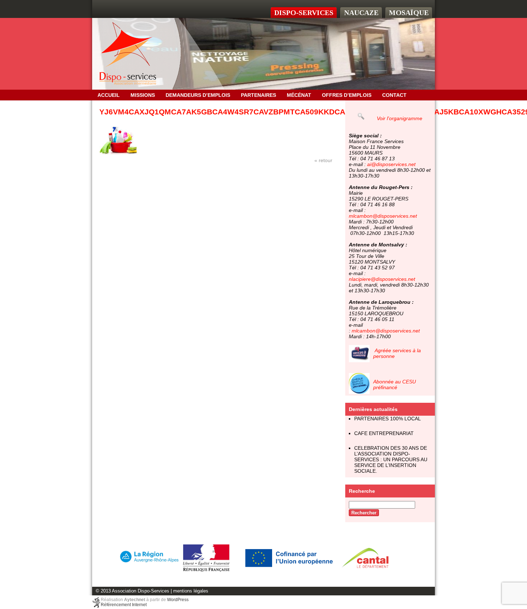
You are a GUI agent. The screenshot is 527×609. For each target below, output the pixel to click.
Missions (142, 95)
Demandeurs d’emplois (198, 95)
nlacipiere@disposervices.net (382, 279)
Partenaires (258, 95)
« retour (323, 160)
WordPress (178, 599)
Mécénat (299, 95)
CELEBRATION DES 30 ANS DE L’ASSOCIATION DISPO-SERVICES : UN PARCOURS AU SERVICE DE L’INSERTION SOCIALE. (390, 459)
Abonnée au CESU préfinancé (394, 384)
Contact (394, 95)
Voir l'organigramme (399, 118)
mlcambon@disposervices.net (383, 216)
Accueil (109, 95)
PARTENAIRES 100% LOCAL (387, 418)
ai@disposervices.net (391, 164)
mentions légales (190, 591)
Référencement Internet (124, 604)
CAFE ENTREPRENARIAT (384, 433)
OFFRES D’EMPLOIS (346, 95)
